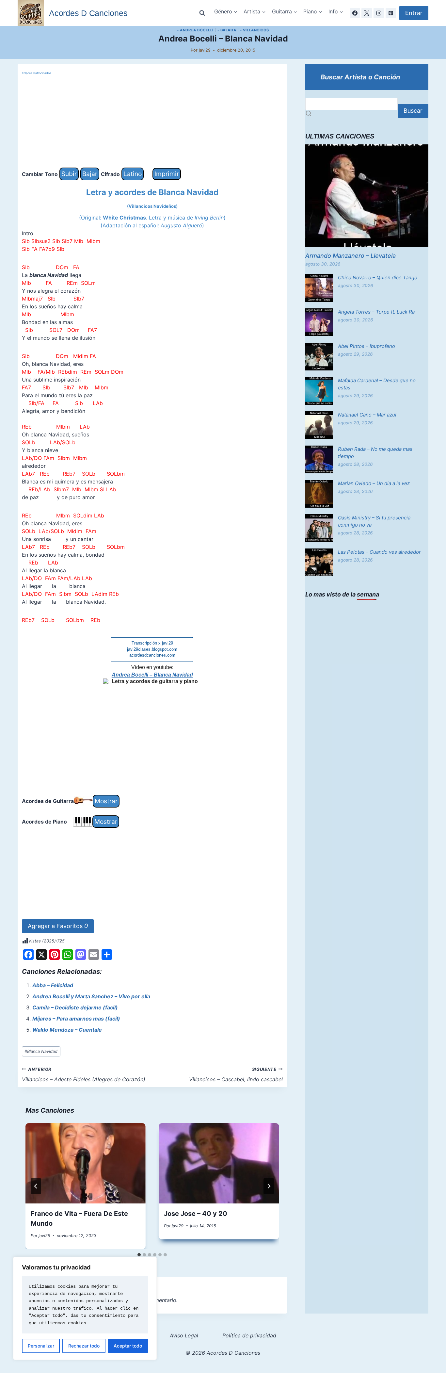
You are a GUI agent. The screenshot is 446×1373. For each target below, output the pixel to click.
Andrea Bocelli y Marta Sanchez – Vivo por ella (91, 996)
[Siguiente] (268, 1186)
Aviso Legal (184, 1335)
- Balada (226, 30)
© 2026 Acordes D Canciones (222, 1352)
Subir (69, 174)
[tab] (139, 1254)
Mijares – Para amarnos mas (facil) (76, 1018)
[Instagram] (379, 13)
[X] (366, 13)
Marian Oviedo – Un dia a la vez (374, 483)
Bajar (89, 174)
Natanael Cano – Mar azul (367, 415)
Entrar (413, 12)
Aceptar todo (128, 1345)
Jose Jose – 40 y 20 (195, 1214)
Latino (132, 174)
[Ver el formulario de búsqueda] (202, 13)
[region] (85, 1308)
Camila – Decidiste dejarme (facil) (75, 1007)
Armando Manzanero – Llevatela (350, 255)
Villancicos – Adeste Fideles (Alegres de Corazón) (83, 1075)
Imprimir (166, 174)
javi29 (205, 50)
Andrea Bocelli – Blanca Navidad (152, 675)
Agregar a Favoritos (58, 926)
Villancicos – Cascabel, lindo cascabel (236, 1075)
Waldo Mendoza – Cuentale (67, 1029)
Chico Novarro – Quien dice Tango (377, 277)
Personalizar (41, 1345)
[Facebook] (355, 13)
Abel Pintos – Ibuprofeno (366, 346)
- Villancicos (254, 30)
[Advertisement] (152, 122)
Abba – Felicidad (52, 985)
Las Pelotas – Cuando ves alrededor (379, 552)
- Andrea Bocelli (195, 30)
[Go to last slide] (36, 1186)
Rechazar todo (84, 1345)
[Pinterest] (391, 13)
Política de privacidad (249, 1335)
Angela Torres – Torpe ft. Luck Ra (376, 312)
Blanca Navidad (40, 1051)
